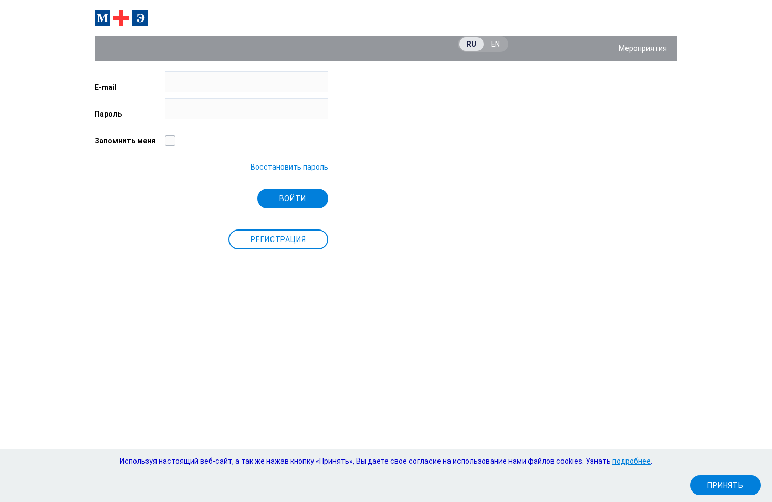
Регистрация (278, 239)
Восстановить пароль (289, 167)
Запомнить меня (125, 141)
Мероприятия (643, 48)
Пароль (108, 114)
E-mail (106, 87)
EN (495, 44)
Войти (293, 198)
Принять (725, 485)
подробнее (631, 461)
